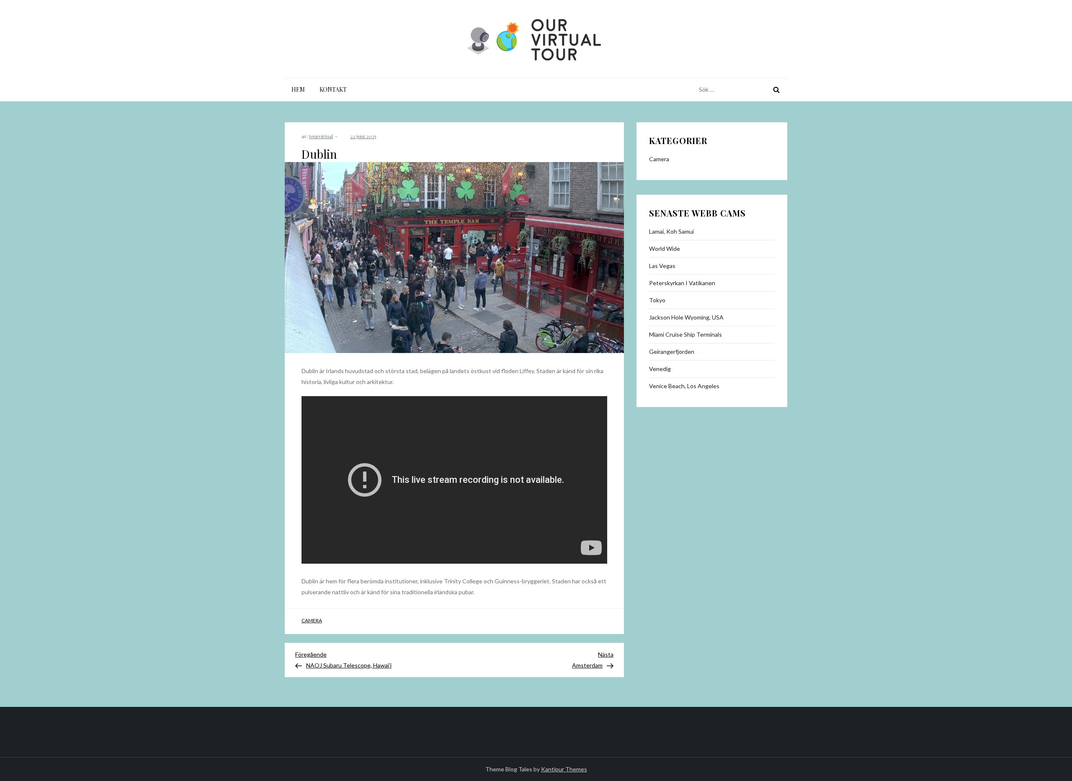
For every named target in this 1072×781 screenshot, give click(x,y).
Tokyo (657, 300)
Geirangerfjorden (671, 351)
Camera (312, 620)
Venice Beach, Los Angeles (684, 385)
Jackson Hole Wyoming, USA (686, 317)
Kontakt (333, 89)
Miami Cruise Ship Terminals (685, 334)
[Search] (776, 89)
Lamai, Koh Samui (671, 231)
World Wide (664, 248)
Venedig (660, 368)
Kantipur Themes (564, 769)
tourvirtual (321, 136)
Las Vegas (662, 265)
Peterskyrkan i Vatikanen (682, 282)
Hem (298, 89)
